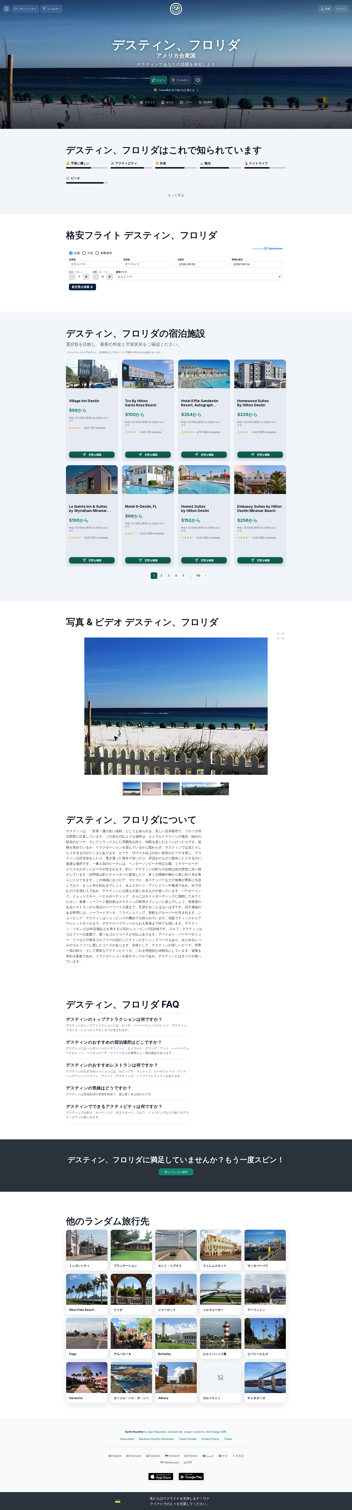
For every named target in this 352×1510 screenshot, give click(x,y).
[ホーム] (176, 8)
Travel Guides (188, 1438)
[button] (280, 636)
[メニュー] (6, 8)
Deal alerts (127, 1438)
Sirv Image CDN (216, 1431)
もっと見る (176, 195)
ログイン (341, 8)
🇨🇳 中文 (222, 1455)
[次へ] (205, 575)
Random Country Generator (156, 1438)
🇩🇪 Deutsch (172, 1455)
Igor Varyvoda (157, 1431)
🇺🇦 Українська (169, 1462)
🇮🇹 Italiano (191, 1455)
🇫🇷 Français (133, 1455)
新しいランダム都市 (176, 1171)
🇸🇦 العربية (208, 1455)
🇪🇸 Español (153, 1455)
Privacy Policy (210, 1438)
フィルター (182, 80)
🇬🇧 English (115, 1455)
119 (198, 575)
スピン (161, 80)
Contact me (175, 1431)
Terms (228, 1438)
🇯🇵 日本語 (238, 1455)
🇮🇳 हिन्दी (188, 1462)
